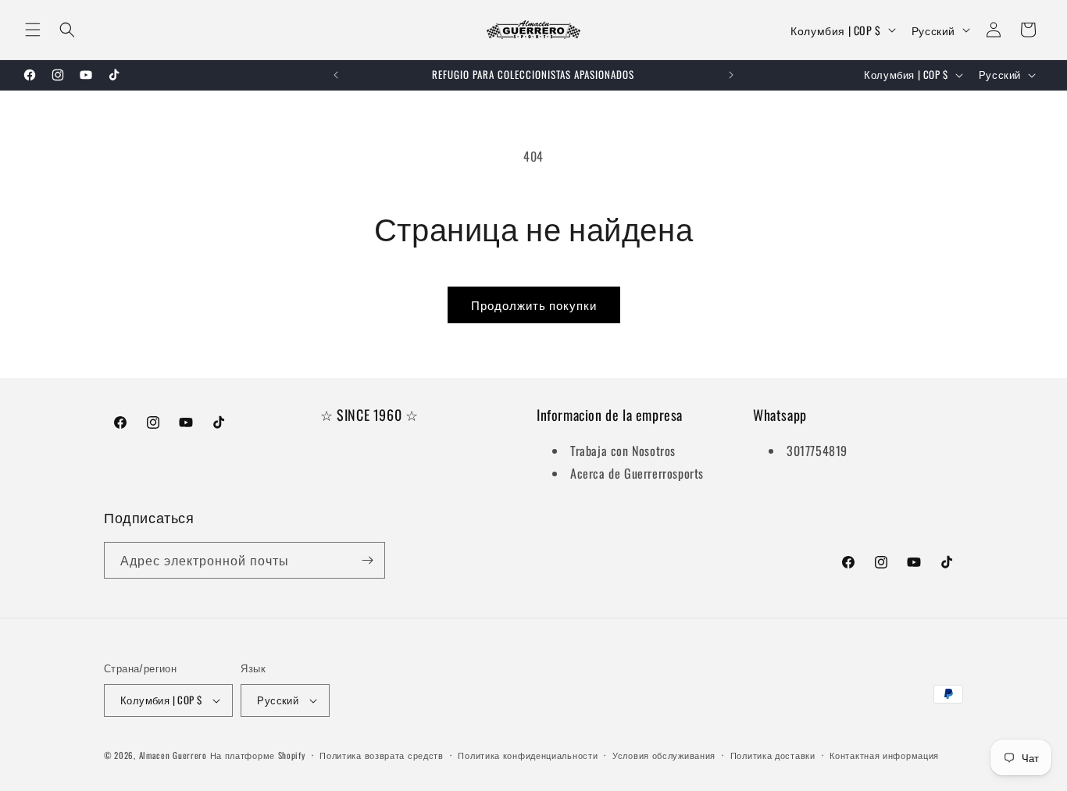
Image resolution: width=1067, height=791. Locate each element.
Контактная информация (884, 755)
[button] (33, 29)
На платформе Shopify (257, 755)
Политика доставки (772, 755)
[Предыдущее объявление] (336, 75)
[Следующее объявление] (731, 75)
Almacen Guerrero (173, 755)
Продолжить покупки (534, 304)
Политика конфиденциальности (528, 755)
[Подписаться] (367, 560)
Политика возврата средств (381, 755)
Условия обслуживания (663, 755)
